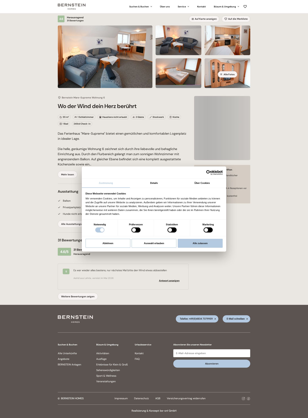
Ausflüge (101, 359)
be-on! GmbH (168, 410)
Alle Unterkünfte (67, 353)
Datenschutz (141, 398)
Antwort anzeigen (169, 280)
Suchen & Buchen (139, 6)
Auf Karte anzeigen (206, 19)
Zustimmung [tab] (106, 183)
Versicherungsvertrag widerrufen (186, 398)
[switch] (136, 230)
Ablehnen (108, 243)
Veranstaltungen (106, 381)
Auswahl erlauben (154, 243)
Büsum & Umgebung (225, 6)
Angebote (63, 359)
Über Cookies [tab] (202, 183)
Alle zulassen (200, 243)
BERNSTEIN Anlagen (69, 364)
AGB (157, 398)
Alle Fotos (229, 74)
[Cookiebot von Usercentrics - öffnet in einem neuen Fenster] (209, 172)
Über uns (165, 6)
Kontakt (201, 6)
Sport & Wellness (106, 375)
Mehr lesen (67, 174)
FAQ (137, 359)
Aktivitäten (102, 353)
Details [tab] (154, 183)
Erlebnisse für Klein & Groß (112, 364)
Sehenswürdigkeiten (108, 370)
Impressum (121, 398)
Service (182, 6)
